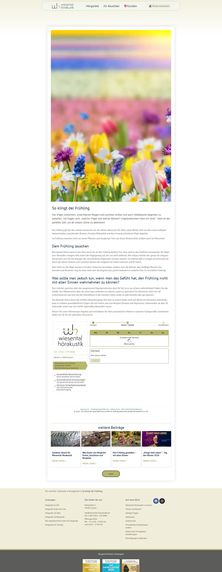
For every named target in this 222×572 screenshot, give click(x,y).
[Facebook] (156, 501)
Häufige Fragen (132, 513)
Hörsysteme (87, 314)
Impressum (130, 517)
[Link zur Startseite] (63, 6)
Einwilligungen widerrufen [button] (136, 538)
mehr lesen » (59, 460)
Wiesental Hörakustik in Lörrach (139, 505)
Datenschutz (131, 521)
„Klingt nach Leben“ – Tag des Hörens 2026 (155, 454)
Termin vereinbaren (133, 509)
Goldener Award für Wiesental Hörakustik (62, 454)
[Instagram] (162, 501)
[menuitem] (92, 6)
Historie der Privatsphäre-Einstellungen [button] (136, 533)
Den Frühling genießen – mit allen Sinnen (124, 454)
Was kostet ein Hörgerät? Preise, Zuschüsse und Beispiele (94, 455)
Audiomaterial (162, 258)
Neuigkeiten (74, 491)
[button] (111, 474)
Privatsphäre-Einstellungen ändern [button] (137, 526)
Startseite (62, 491)
